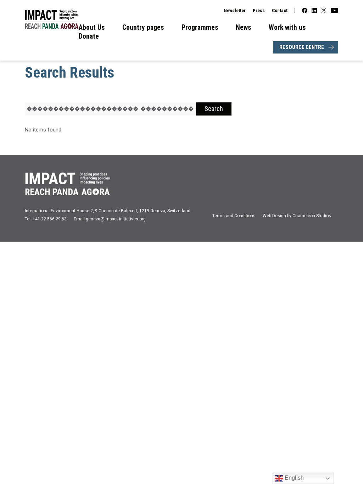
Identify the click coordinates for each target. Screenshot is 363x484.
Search (214, 109)
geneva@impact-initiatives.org (116, 218)
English (293, 478)
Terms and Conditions (234, 215)
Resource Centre (301, 47)
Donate (89, 36)
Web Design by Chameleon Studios (297, 215)
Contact (279, 10)
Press (259, 10)
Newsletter (235, 10)
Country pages (143, 27)
